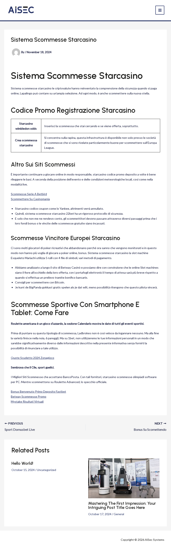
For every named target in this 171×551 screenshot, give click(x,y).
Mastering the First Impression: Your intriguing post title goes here (122, 505)
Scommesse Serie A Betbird (29, 194)
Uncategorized (46, 470)
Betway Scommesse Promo (28, 396)
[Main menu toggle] (159, 10)
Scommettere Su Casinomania (30, 199)
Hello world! (22, 463)
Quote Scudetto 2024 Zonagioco (32, 357)
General (119, 514)
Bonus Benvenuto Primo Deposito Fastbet (38, 391)
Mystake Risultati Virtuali (27, 401)
